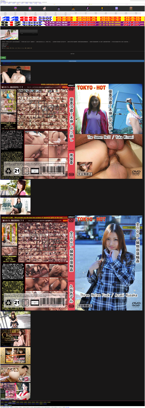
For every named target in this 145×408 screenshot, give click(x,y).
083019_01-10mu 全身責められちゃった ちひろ (11, 26)
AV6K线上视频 (67, 407)
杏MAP (54, 4)
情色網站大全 (6, 405)
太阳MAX (136, 12)
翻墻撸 (2, 405)
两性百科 (96, 12)
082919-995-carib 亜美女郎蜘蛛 (7, 62)
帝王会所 (15, 12)
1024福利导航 (13, 401)
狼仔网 (106, 12)
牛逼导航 (76, 12)
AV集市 (35, 12)
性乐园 (86, 12)
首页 (1, 26)
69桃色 (55, 12)
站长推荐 (5, 12)
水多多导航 (90, 4)
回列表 (4, 63)
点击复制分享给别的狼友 (72, 61)
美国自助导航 (9, 403)
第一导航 (127, 4)
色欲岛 (45, 12)
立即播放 (3, 57)
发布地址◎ (9, 405)
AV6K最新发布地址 (44, 2)
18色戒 (65, 12)
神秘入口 (25, 12)
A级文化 (116, 12)
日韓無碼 (3, 26)
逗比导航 (126, 12)
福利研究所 (18, 4)
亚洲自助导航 (13, 403)
